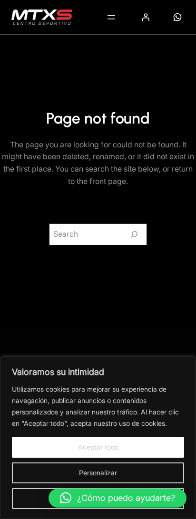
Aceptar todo (98, 447)
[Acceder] (145, 17)
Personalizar (98, 473)
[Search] (134, 234)
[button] (117, 498)
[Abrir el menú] (111, 17)
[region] (98, 437)
